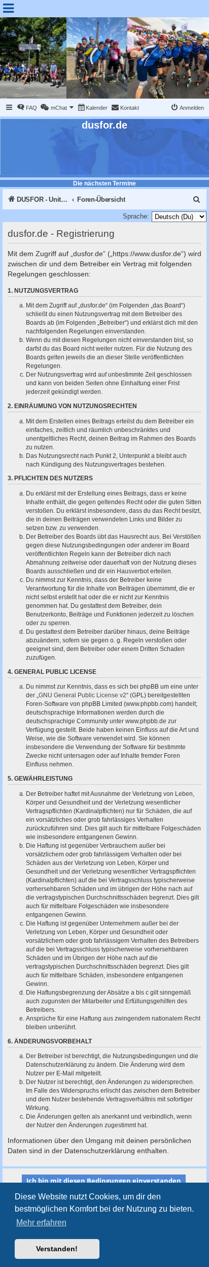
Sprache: (136, 216)
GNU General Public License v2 (82, 695)
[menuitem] (27, 108)
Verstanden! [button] (57, 1249)
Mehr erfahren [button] (41, 1222)
